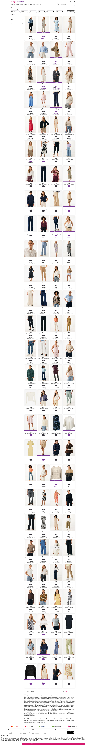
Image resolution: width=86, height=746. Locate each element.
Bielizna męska (26, 722)
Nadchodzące (57, 732)
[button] (74, 1)
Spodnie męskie (64, 718)
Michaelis (54, 716)
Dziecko (12, 18)
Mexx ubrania (31, 716)
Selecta (41, 718)
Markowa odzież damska (50, 718)
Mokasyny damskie (33, 722)
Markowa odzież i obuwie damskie (33, 718)
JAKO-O (44, 718)
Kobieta (12, 19)
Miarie (46, 716)
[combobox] (66, 4)
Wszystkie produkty (58, 718)
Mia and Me (39, 716)
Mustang (38, 722)
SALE (11, 23)
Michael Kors (50, 716)
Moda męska (44, 720)
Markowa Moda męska (68, 716)
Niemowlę (45, 732)
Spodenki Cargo (43, 722)
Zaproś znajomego (11, 732)
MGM (35, 716)
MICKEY (58, 716)
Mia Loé (43, 716)
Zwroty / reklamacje (35, 732)
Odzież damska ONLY (62, 720)
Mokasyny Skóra (49, 720)
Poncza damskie (55, 720)
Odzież (69, 718)
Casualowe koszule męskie (37, 720)
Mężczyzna (12, 20)
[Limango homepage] (13, 1)
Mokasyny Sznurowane (28, 720)
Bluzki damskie (34, 700)
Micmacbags (62, 716)
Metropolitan (26, 716)
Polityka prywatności (23, 733)
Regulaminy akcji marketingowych (25, 732)
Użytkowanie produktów (35, 733)
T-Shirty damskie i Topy (70, 720)
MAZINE (25, 718)
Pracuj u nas (10, 733)
